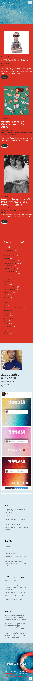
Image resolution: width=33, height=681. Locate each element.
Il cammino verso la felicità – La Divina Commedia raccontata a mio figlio (16, 510)
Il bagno (6, 276)
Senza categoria (8, 318)
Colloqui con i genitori (19, 132)
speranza (25, 633)
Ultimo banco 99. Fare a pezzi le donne (13, 124)
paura (14, 629)
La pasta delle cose (9, 289)
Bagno (6, 253)
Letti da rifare (8, 292)
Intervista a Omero (15, 59)
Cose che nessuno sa (10, 268)
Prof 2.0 (7, 3)
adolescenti (8, 615)
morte (21, 627)
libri (19, 625)
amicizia (14, 615)
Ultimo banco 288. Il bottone (15, 596)
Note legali (16, 675)
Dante (15, 617)
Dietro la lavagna (9, 271)
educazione (9, 619)
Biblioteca (7, 258)
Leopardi (23, 623)
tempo (14, 635)
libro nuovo (7, 300)
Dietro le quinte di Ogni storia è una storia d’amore (15, 202)
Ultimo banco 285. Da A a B (14, 599)
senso (20, 633)
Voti (5, 331)
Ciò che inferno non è (10, 261)
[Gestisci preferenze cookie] (30, 678)
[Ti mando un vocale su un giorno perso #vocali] (16, 471)
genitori (13, 621)
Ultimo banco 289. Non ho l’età (15, 592)
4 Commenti (5, 63)
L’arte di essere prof (12, 524)
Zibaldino (6, 334)
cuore (12, 617)
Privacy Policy (9, 676)
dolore (21, 617)
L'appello (6, 284)
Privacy (25, 676)
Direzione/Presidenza (10, 274)
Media (5, 302)
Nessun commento (7, 130)
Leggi (4, 77)
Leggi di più (6, 385)
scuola (15, 633)
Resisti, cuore (8, 310)
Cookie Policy (18, 676)
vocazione (15, 637)
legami (18, 623)
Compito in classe (9, 266)
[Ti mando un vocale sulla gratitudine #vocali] (16, 441)
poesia (18, 629)
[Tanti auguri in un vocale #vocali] (16, 412)
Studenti (4, 134)
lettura (14, 625)
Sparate (6, 321)
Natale (25, 627)
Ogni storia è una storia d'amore (14, 308)
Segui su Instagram (22, 488)
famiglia (15, 619)
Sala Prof (29, 132)
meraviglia (15, 627)
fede (19, 619)
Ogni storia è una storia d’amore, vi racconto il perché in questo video (15, 563)
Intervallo (7, 282)
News (5, 305)
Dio (19, 617)
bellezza (8, 617)
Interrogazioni (8, 279)
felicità (23, 619)
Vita (20, 635)
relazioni (8, 633)
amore (19, 615)
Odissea (7, 628)
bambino (24, 615)
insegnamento (10, 623)
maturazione (8, 627)
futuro (9, 621)
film (6, 621)
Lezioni (6, 295)
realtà (20, 631)
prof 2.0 (23, 629)
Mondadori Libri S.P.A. (10, 673)
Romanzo (6, 313)
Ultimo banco (12, 134)
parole (10, 628)
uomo (17, 635)
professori (9, 631)
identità (17, 621)
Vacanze (6, 329)
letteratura (8, 625)
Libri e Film (7, 297)
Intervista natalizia (12, 553)
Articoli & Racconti (6, 66)
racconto (16, 631)
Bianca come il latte (9, 255)
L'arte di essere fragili (10, 287)
